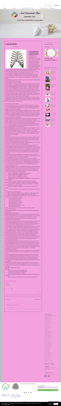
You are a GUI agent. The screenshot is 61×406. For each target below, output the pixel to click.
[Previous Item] (46, 53)
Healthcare (7, 283)
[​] (19, 23)
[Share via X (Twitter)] (8, 288)
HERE (4, 395)
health (46, 369)
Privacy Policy (7, 404)
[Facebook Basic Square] (45, 376)
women (49, 369)
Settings (50, 404)
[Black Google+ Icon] (28, 392)
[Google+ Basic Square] (49, 376)
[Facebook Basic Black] (26, 392)
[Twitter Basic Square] (47, 376)
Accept (56, 404)
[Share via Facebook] (6, 288)
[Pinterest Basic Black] (31, 392)
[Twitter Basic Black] (24, 392)
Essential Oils (7, 285)
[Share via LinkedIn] (11, 288)
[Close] (59, 404)
